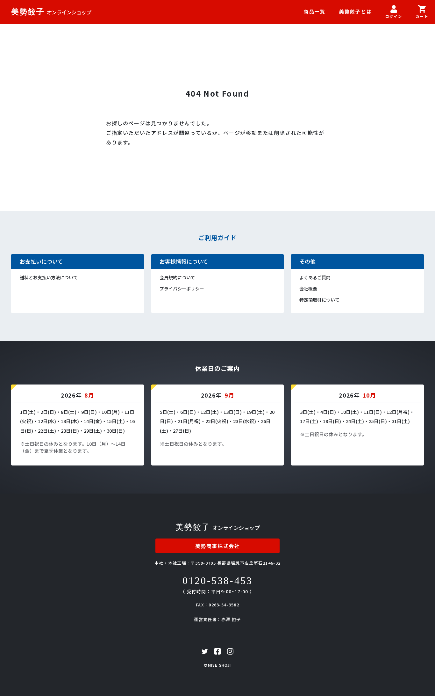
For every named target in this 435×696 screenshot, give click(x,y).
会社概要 (308, 288)
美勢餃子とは (355, 11)
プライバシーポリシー (182, 288)
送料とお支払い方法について (49, 277)
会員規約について (177, 277)
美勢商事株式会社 (217, 546)
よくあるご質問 (315, 277)
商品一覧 (314, 11)
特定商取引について (319, 300)
